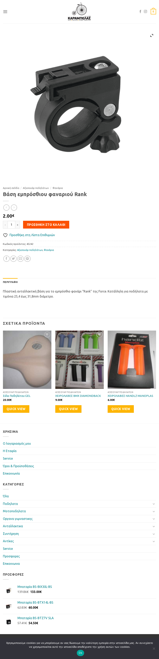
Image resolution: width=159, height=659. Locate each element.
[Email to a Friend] (20, 259)
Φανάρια (58, 188)
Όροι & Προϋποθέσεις (18, 466)
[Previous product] (14, 207)
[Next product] (6, 207)
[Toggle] (153, 503)
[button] (5, 11)
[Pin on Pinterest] (27, 259)
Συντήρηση (11, 533)
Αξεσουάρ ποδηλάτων (36, 188)
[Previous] (3, 376)
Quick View (16, 409)
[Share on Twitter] (13, 259)
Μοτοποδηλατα (14, 511)
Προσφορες (11, 556)
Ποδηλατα (10, 503)
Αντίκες (8, 541)
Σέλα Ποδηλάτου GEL (16, 395)
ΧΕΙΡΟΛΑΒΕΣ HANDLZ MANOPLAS (130, 395)
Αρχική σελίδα (11, 188)
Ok (80, 652)
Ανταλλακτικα (13, 526)
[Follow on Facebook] (140, 11)
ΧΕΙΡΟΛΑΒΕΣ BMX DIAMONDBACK (78, 395)
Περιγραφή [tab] (10, 282)
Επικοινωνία (11, 473)
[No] (153, 650)
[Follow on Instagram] (145, 11)
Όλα (6, 496)
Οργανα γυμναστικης (18, 518)
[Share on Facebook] (6, 259)
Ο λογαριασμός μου (17, 443)
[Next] (156, 376)
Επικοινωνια (11, 563)
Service (8, 458)
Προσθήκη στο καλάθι (46, 224)
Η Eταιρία (9, 451)
